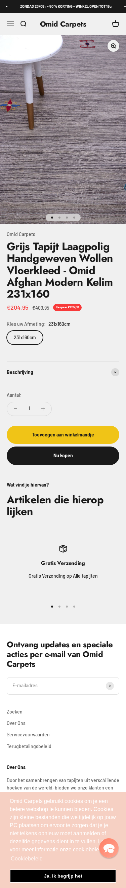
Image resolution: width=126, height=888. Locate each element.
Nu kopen (63, 455)
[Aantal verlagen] (15, 409)
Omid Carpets (21, 234)
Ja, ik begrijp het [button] (63, 876)
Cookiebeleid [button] (27, 858)
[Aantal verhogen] (43, 409)
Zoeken (15, 712)
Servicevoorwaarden (28, 734)
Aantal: (14, 395)
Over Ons (16, 723)
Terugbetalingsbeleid (29, 746)
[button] (109, 848)
